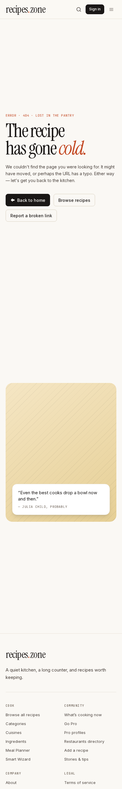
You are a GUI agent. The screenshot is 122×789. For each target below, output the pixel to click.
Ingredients (16, 741)
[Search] (79, 9)
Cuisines (14, 732)
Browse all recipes (23, 714)
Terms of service (80, 782)
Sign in (95, 9)
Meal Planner (18, 750)
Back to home (31, 200)
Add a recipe (76, 750)
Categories (16, 723)
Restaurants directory (84, 741)
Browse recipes (74, 200)
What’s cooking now (83, 714)
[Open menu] (112, 9)
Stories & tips (76, 759)
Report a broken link (31, 215)
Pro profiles (75, 732)
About (11, 782)
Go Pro (70, 723)
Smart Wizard (18, 759)
